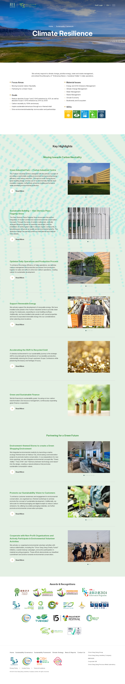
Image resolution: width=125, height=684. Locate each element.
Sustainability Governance (24, 652)
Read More (20, 191)
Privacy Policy (14, 668)
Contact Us (81, 652)
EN (108, 5)
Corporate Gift (92, 661)
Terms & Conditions (39, 668)
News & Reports (70, 652)
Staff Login (99, 5)
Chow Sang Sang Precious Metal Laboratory (101, 664)
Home (51, 26)
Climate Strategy (57, 652)
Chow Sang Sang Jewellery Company (99, 655)
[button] (85, 197)
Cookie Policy (26, 668)
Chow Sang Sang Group (95, 652)
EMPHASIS (91, 658)
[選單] (113, 5)
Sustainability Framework (65, 26)
